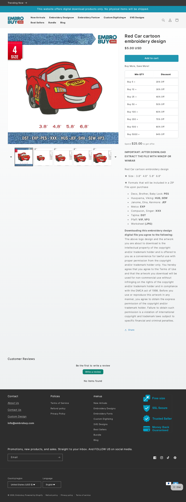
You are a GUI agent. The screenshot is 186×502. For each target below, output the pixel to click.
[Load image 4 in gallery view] (83, 157)
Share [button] (131, 330)
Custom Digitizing (103, 419)
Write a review (93, 371)
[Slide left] (11, 157)
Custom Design (17, 416)
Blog (96, 440)
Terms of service (83, 495)
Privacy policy (67, 495)
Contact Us (14, 409)
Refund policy (58, 408)
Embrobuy (19, 495)
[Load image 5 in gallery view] (102, 157)
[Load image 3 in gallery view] (63, 157)
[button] (62, 18)
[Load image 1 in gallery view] (24, 157)
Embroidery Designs (105, 408)
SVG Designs (101, 424)
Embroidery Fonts (103, 413)
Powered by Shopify (34, 495)
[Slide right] (115, 157)
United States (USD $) (22, 484)
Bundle (97, 435)
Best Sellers (100, 429)
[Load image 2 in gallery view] (43, 157)
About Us (13, 403)
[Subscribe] (59, 457)
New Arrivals (100, 403)
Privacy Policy (58, 413)
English (49, 484)
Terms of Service (60, 403)
